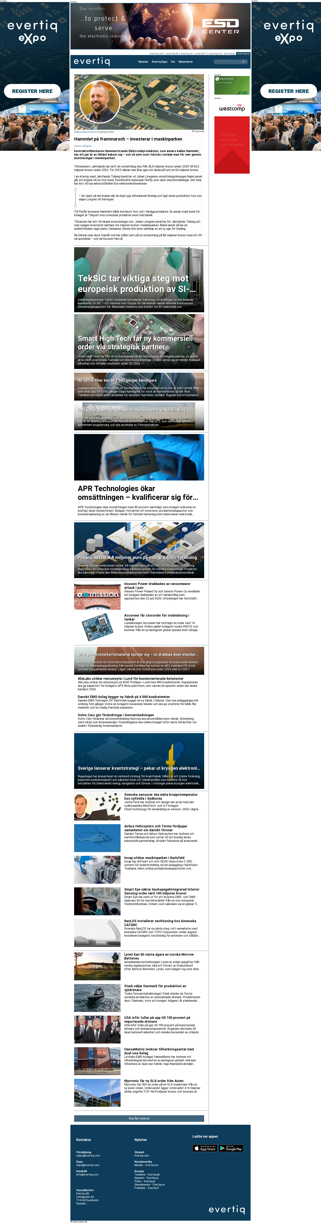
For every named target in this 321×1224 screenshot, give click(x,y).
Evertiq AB (92, 61)
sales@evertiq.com (88, 1155)
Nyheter (143, 61)
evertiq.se (243, 53)
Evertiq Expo (159, 61)
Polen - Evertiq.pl (144, 1181)
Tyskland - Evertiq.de (147, 1174)
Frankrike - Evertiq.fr (146, 1188)
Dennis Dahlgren (82, 146)
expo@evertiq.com (87, 1165)
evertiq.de (172, 53)
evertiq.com (157, 53)
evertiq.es (187, 53)
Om (173, 61)
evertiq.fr (200, 53)
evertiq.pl (229, 53)
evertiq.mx (215, 53)
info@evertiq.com (87, 1174)
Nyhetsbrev (186, 61)
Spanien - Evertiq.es (146, 1178)
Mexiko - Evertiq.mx (146, 1165)
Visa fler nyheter (139, 1118)
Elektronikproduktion (85, 131)
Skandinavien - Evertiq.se (149, 1184)
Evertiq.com (141, 1155)
